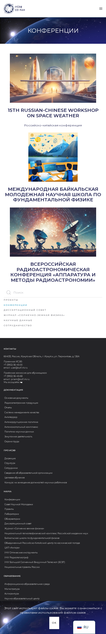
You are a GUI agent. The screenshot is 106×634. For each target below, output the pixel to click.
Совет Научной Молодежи (18, 504)
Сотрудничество (18, 325)
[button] (100, 8)
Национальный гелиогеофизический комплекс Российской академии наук (46, 533)
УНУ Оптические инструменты (21, 552)
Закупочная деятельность (18, 436)
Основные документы (16, 398)
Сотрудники (11, 468)
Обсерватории (12, 519)
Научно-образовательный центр (21, 598)
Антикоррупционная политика (21, 422)
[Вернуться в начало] (9, 8)
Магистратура (12, 589)
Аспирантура (11, 593)
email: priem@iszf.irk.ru (17, 379)
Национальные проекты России (22, 567)
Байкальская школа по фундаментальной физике (31, 538)
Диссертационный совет (25, 310)
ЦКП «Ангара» (12, 547)
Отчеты (8, 407)
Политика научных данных (19, 431)
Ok (54, 622)
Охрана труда (11, 441)
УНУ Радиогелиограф (16, 557)
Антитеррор (10, 417)
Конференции (15, 305)
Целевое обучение (14, 477)
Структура (9, 463)
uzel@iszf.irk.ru (19, 368)
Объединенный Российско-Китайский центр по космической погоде (42, 543)
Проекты (11, 300)
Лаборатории (11, 514)
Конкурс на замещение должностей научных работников (35, 482)
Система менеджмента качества (21, 412)
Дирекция (10, 458)
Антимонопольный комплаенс (21, 427)
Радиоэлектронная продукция (21, 403)
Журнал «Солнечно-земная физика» (34, 315)
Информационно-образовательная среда (27, 584)
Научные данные (18, 320)
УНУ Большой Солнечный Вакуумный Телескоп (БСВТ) (34, 562)
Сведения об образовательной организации (28, 473)
